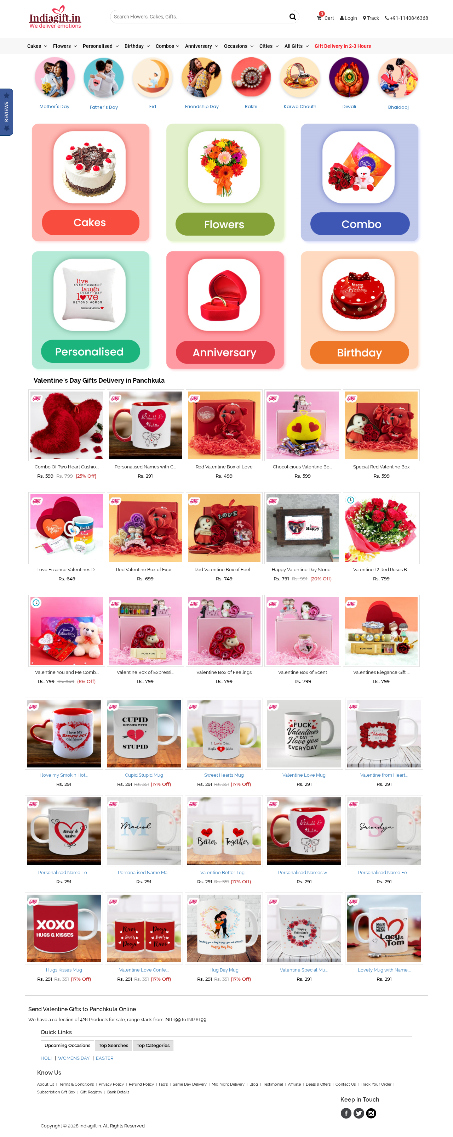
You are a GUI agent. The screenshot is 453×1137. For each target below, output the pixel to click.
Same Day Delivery (190, 1084)
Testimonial (273, 1084)
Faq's (163, 1084)
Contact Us (346, 1084)
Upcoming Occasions (67, 1045)
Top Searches (113, 1045)
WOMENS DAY (74, 1058)
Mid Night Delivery (228, 1084)
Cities (266, 46)
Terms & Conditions (76, 1084)
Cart (327, 18)
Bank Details (118, 1092)
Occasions (236, 46)
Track (372, 18)
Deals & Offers (318, 1084)
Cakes (34, 46)
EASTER (104, 1058)
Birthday (135, 46)
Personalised (98, 46)
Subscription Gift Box (56, 1092)
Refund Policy (141, 1084)
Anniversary (199, 46)
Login (350, 18)
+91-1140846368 (408, 18)
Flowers (62, 46)
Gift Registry (91, 1092)
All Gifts (294, 46)
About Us (45, 1084)
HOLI (46, 1058)
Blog (254, 1084)
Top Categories (153, 1045)
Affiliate (294, 1084)
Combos (165, 46)
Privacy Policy (111, 1084)
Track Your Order (376, 1084)
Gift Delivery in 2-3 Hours (343, 46)
